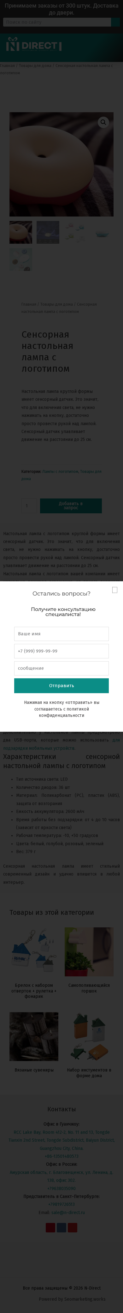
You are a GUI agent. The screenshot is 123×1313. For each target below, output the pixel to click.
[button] (115, 590)
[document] (61, 656)
